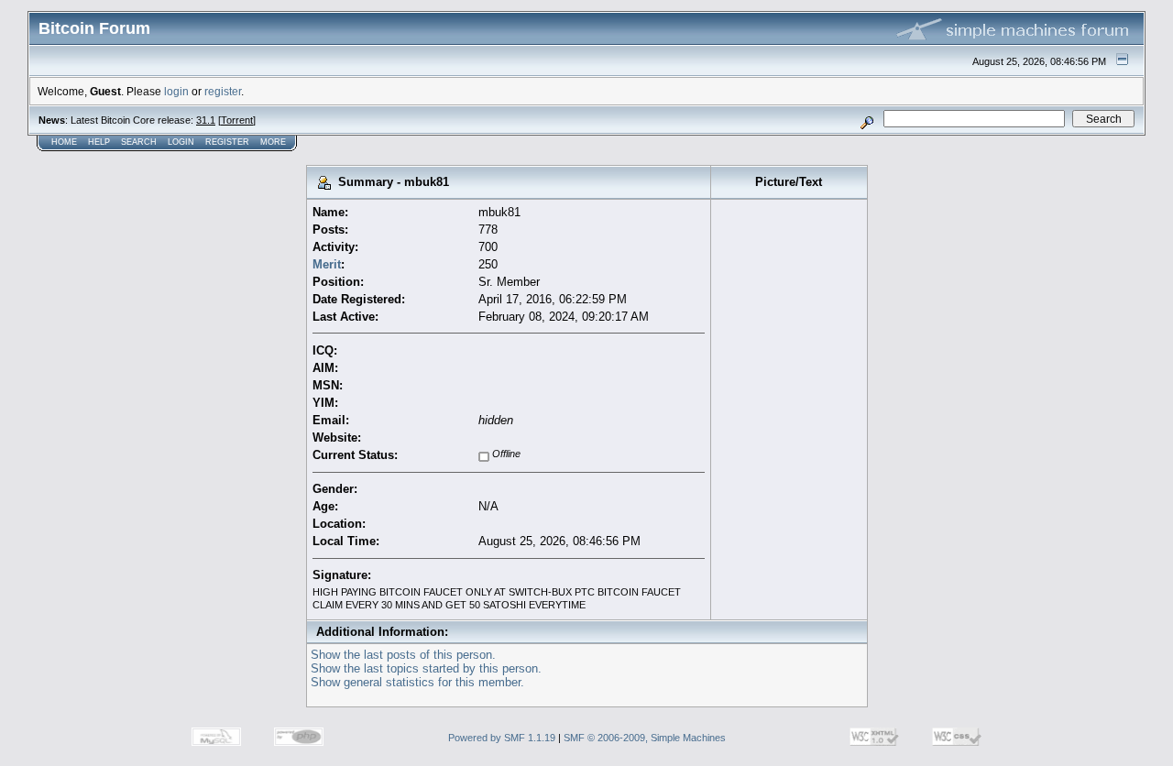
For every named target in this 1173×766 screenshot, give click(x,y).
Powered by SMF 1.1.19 (501, 737)
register (222, 91)
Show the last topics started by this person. (426, 668)
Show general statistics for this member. (417, 682)
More (273, 142)
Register (227, 142)
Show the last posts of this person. (403, 655)
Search (139, 142)
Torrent (237, 120)
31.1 (205, 120)
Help (99, 142)
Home (64, 142)
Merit (326, 264)
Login (181, 142)
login (176, 91)
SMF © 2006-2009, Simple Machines (645, 737)
